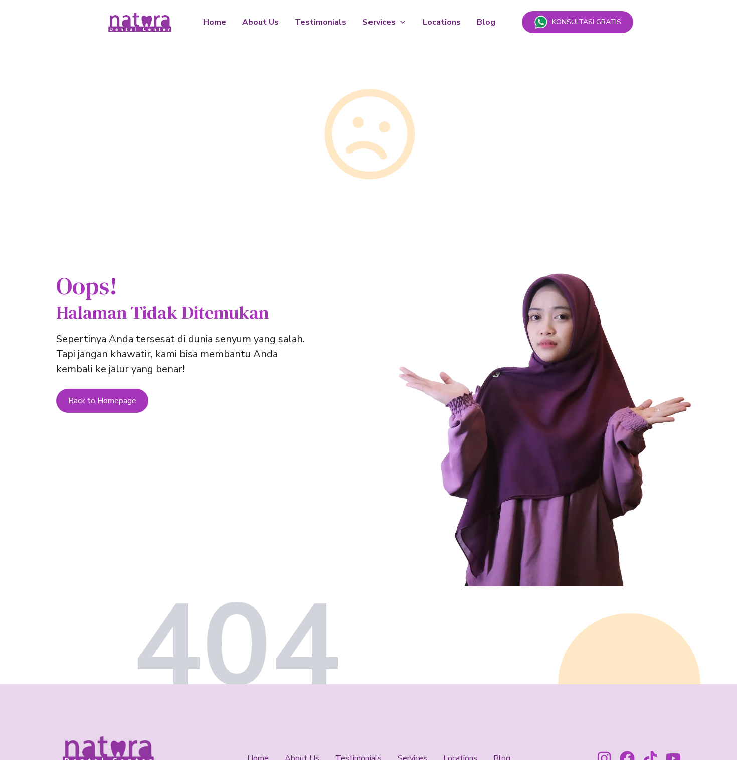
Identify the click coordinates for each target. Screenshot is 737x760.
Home (214, 22)
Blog (486, 22)
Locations (442, 22)
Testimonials (320, 22)
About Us (260, 22)
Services (379, 22)
